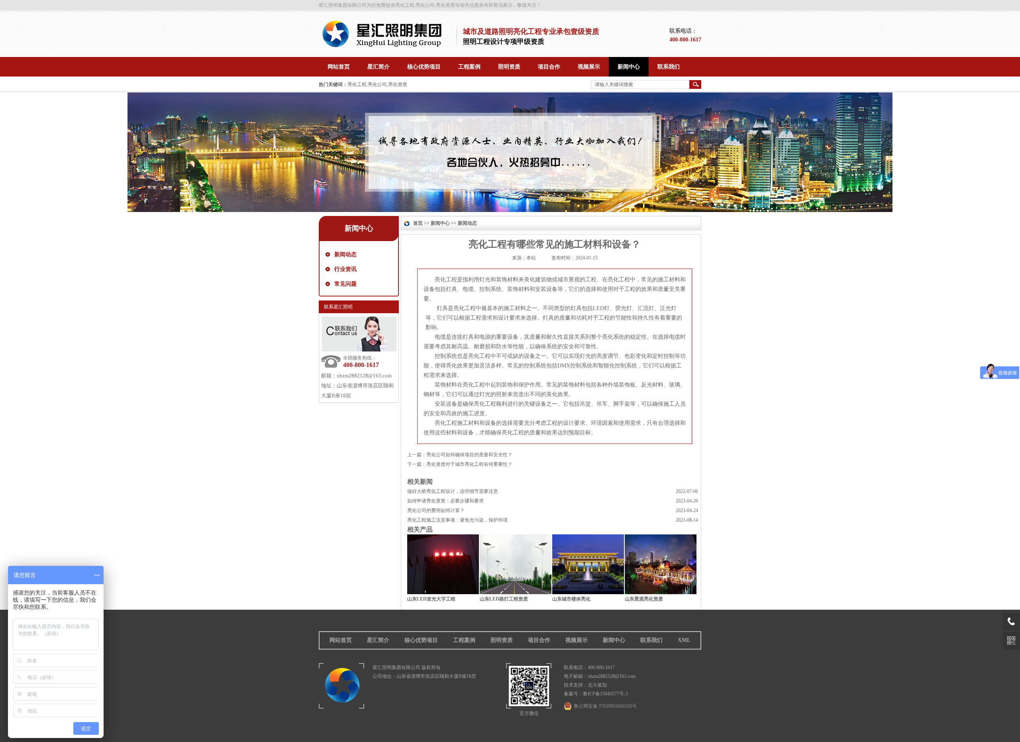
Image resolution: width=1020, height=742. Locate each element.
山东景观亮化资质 (644, 599)
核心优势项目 (421, 640)
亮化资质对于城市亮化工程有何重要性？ (469, 464)
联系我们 (651, 640)
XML (684, 640)
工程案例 (464, 640)
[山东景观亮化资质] (660, 592)
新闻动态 (345, 254)
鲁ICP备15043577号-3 (605, 694)
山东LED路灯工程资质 (504, 599)
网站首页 (341, 640)
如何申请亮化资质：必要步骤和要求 (445, 501)
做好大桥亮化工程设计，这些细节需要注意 (452, 491)
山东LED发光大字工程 (431, 599)
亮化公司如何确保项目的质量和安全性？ (469, 454)
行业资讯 (345, 269)
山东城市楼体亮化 (571, 599)
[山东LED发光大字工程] (443, 592)
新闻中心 (440, 223)
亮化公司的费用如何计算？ (436, 510)
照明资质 (501, 640)
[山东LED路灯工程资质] (515, 592)
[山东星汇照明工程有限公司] (385, 46)
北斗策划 (597, 685)
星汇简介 (378, 640)
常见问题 (345, 284)
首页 (418, 223)
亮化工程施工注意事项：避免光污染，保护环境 (457, 520)
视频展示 (576, 640)
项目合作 (539, 640)
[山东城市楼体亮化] (588, 592)
